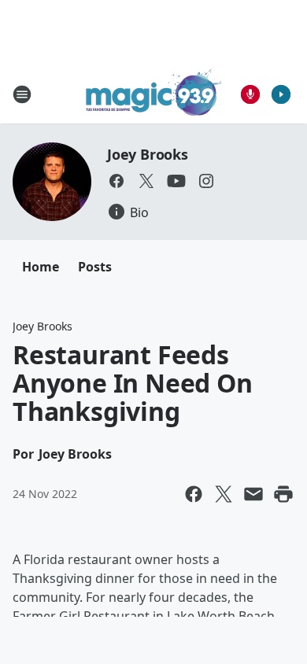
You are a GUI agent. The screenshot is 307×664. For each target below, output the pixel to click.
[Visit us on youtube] (176, 181)
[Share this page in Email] (253, 494)
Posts (95, 266)
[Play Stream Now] (281, 94)
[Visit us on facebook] (116, 181)
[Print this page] (283, 494)
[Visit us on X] (146, 181)
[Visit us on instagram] (206, 181)
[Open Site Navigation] (22, 94)
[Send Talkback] (250, 94)
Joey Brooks (147, 154)
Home (40, 266)
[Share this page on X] (224, 494)
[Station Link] (154, 94)
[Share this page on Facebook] (194, 494)
